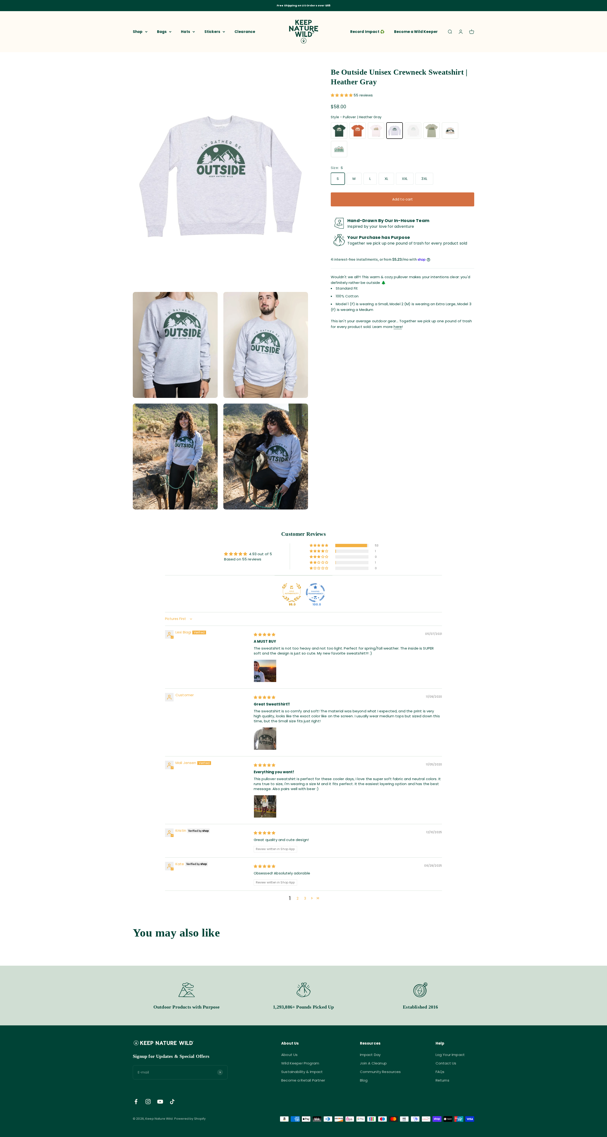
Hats (185, 31)
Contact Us (446, 1063)
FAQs (440, 1071)
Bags (162, 31)
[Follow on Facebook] (136, 1101)
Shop (138, 31)
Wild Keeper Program (300, 1063)
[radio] (339, 130)
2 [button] (298, 898)
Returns (442, 1080)
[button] (342, 95)
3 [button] (305, 898)
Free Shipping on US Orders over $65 (303, 5)
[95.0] (291, 592)
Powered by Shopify (190, 1118)
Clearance (245, 31)
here (398, 326)
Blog (364, 1080)
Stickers (212, 31)
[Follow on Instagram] (148, 1101)
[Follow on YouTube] (160, 1101)
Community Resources (380, 1071)
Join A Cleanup (373, 1063)
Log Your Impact (450, 1054)
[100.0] (315, 592)
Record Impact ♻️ (367, 31)
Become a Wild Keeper (416, 31)
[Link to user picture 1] (265, 670)
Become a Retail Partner (303, 1080)
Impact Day (370, 1054)
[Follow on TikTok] (172, 1101)
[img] (265, 634)
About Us (289, 1054)
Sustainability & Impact (302, 1071)
